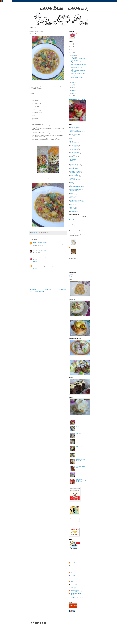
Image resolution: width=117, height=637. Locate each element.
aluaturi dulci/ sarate (74, 127)
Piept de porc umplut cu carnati (77, 77)
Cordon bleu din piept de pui (76, 67)
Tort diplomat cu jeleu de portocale (77, 65)
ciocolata (72, 137)
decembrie (74, 54)
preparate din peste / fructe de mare (76, 187)
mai (72, 87)
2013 (72, 51)
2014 (72, 49)
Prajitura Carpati (73, 585)
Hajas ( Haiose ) (79, 433)
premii (71, 183)
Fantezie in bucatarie (75, 568)
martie (73, 90)
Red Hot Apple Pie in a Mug (75, 595)
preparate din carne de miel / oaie (76, 186)
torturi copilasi (72, 205)
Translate (78, 226)
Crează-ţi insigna (72, 276)
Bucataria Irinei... (74, 584)
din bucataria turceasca (74, 152)
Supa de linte (73, 588)
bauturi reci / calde (73, 130)
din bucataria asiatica (74, 144)
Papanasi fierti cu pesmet (76, 69)
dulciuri (71, 157)
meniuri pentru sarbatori (74, 176)
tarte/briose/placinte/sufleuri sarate (76, 201)
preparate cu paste (73, 185)
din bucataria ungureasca (75, 153)
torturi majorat (72, 210)
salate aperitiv (72, 194)
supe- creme (72, 197)
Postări (72, 519)
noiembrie (73, 55)
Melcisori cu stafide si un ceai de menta (80, 460)
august (73, 82)
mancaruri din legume (36, 234)
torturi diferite (72, 207)
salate (71, 193)
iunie (73, 85)
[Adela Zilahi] (69, 275)
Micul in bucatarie (74, 572)
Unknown (34, 242)
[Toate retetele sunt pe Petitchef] (73, 607)
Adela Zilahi (79, 33)
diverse (71, 155)
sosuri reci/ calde (73, 196)
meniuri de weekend (74, 175)
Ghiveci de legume (74, 60)
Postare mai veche (62, 289)
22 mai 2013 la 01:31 (41, 265)
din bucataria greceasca (74, 145)
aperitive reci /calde (74, 128)
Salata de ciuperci (79, 472)
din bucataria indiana (74, 146)
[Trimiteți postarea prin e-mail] (40, 232)
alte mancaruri (73, 126)
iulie (72, 84)
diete (71, 141)
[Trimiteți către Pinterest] (47, 232)
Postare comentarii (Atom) (39, 291)
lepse (71, 167)
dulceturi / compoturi (74, 156)
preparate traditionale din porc (75, 189)
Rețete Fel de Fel (74, 559)
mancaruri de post (73, 168)
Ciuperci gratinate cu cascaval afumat (78, 73)
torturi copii (72, 204)
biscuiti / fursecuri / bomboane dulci (76, 131)
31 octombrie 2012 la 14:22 (41, 257)
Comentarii (73, 521)
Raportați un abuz (73, 219)
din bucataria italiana (74, 148)
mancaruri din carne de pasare (76, 169)
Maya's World (73, 587)
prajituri (71, 182)
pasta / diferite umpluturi (74, 179)
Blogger (63, 626)
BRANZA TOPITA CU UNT (75, 582)
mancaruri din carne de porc (75, 171)
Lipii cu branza (78, 439)
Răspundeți (35, 246)
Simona (34, 250)
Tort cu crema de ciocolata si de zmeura (77, 573)
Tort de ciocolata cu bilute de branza (78, 58)
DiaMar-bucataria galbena (76, 581)
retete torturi (72, 192)
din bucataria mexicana (74, 149)
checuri (71, 135)
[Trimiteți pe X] (44, 232)
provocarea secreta (73, 190)
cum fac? (72, 139)
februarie (73, 92)
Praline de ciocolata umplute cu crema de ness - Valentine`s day (81, 480)
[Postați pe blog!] (43, 232)
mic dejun (72, 178)
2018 (72, 43)
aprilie (73, 88)
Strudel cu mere (79, 426)
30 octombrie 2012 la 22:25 (41, 250)
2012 (72, 52)
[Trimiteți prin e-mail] (42, 232)
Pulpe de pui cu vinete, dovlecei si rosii (78, 64)
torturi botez (72, 203)
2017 (72, 44)
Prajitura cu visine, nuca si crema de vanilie (81, 453)
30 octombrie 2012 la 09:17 (42, 242)
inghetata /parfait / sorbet (74, 164)
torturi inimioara (73, 208)
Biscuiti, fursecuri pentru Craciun (77, 99)
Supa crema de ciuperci (75, 579)
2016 (72, 46)
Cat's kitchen (73, 575)
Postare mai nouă (33, 289)
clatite (71, 138)
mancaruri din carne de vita (75, 172)
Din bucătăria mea (74, 562)
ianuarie (73, 93)
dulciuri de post (73, 159)
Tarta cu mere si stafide (80, 239)
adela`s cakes (73, 247)
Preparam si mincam (75, 590)
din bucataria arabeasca (74, 142)
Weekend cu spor (73, 211)
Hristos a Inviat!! (73, 576)
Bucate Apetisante (74, 578)
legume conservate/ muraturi (75, 165)
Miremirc (72, 556)
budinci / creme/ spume (74, 134)
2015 (72, 47)
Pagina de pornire (33, 27)
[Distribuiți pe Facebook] (45, 232)
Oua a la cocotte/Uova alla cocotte (76, 591)
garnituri (71, 160)
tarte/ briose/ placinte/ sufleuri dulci (76, 200)
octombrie (73, 57)
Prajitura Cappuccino (80, 446)
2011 (72, 95)
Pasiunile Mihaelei (74, 565)
